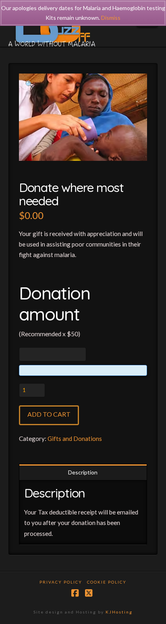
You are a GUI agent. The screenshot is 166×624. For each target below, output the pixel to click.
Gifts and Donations (75, 438)
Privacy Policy (60, 582)
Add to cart (49, 414)
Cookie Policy (107, 582)
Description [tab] (83, 472)
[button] (29, 84)
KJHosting (119, 611)
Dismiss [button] (110, 17)
